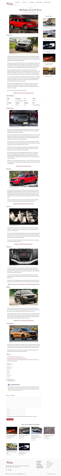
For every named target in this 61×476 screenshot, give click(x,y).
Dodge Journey (12, 63)
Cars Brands (38, 461)
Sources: (8, 376)
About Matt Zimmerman (15, 384)
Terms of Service (49, 464)
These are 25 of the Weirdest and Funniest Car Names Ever (36, 437)
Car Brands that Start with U (48, 76)
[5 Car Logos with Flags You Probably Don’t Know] (49, 58)
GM (19, 134)
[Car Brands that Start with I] (49, 22)
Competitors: (9, 375)
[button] (15, 5)
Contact (48, 467)
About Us (48, 461)
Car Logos (24, 2)
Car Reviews (31, 2)
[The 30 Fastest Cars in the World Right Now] (49, 45)
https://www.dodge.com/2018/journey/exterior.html (16, 358)
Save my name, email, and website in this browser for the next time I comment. (22, 416)
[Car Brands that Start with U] (49, 70)
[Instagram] (8, 470)
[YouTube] (10, 470)
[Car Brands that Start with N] (49, 34)
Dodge (10, 56)
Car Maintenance (47, 2)
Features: (8, 372)
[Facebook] (6, 470)
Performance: (9, 368)
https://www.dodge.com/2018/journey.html (15, 356)
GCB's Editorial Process (19, 390)
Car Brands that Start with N (48, 39)
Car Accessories (39, 2)
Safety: (8, 374)
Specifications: (9, 367)
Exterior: (8, 370)
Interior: (8, 371)
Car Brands (17, 2)
